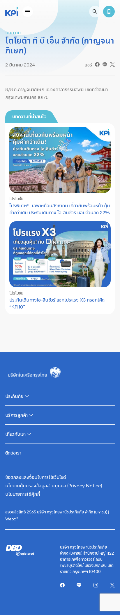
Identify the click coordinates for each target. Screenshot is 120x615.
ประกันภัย (14, 396)
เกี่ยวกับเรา (15, 434)
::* (16, 519)
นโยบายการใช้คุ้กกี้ (22, 494)
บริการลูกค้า (16, 415)
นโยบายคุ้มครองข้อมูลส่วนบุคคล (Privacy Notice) (53, 485)
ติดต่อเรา (13, 453)
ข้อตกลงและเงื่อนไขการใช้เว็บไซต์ (35, 477)
